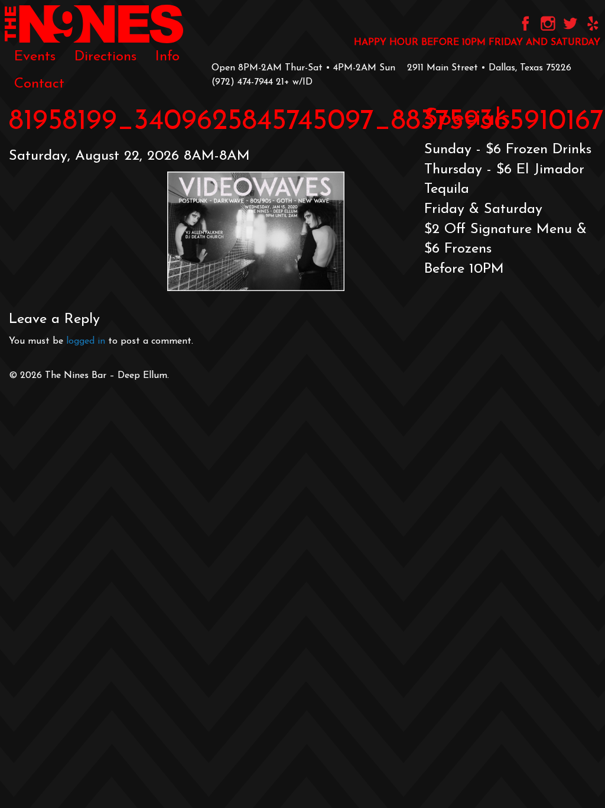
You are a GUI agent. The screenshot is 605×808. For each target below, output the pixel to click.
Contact (39, 84)
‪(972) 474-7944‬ (242, 82)
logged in (85, 341)
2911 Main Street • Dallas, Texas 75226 (489, 68)
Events (35, 57)
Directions (105, 57)
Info (167, 57)
